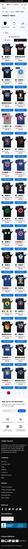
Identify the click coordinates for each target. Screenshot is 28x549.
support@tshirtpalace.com (8, 422)
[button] (11, 45)
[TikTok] (17, 509)
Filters (7, 33)
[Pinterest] (13, 509)
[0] (25, 5)
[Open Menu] (2, 5)
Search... (4, 6)
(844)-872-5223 (20, 422)
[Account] (22, 5)
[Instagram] (6, 509)
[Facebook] (2, 509)
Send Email (22, 410)
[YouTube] (20, 509)
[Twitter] (9, 509)
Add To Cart (7, 63)
